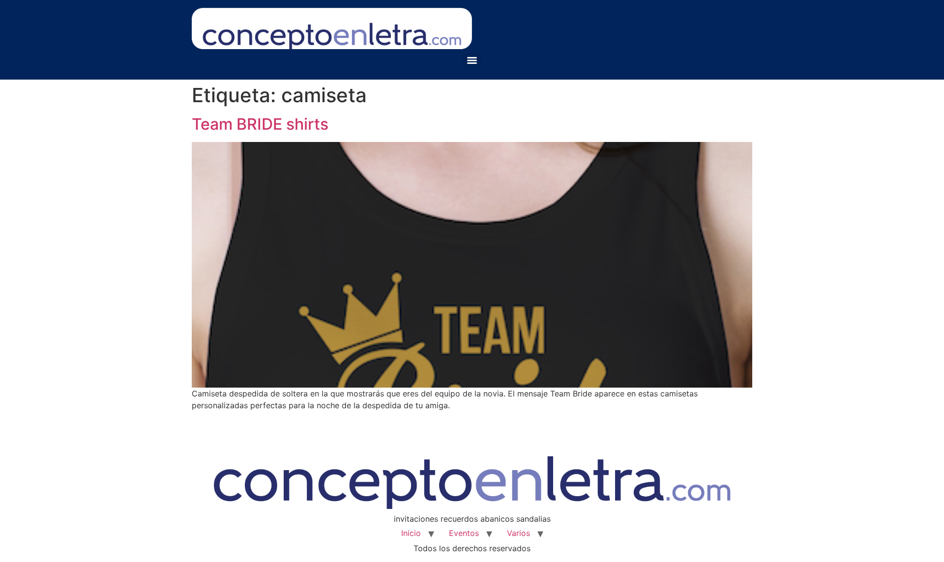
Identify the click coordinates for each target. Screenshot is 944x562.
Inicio (411, 533)
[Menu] (472, 60)
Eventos (464, 533)
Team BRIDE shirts (260, 124)
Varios (518, 533)
